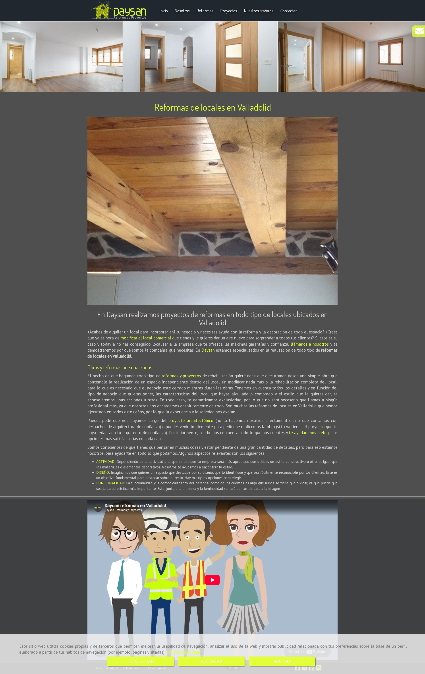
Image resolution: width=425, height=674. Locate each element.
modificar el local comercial (146, 338)
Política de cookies (183, 652)
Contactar (288, 10)
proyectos (192, 375)
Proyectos (228, 10)
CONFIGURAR (141, 661)
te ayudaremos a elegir (310, 432)
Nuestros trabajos (258, 10)
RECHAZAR (211, 661)
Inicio (163, 10)
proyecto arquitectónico (190, 420)
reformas (170, 375)
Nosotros (182, 10)
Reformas (205, 10)
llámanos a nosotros (310, 344)
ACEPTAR (282, 661)
